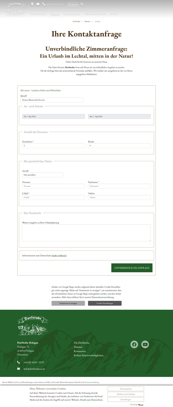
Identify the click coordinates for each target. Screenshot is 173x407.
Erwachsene (28, 141)
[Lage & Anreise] (32, 4)
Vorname (26, 182)
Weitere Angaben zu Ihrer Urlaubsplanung (40, 222)
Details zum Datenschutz (91, 399)
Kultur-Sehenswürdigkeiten (88, 355)
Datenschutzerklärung (92, 382)
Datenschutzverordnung (103, 297)
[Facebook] (134, 344)
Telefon (91, 193)
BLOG (114, 13)
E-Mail (25, 193)
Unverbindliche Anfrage (131, 267)
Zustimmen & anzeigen (68, 303)
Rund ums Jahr (72, 13)
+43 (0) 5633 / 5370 (55, 4)
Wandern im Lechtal (95, 13)
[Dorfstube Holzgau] (15, 12)
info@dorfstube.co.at (34, 368)
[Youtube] (145, 344)
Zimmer (55, 13)
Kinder (91, 141)
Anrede (25, 170)
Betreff (24, 95)
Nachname (93, 182)
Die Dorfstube (39, 13)
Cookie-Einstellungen (105, 303)
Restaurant (80, 351)
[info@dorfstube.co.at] (38, 4)
